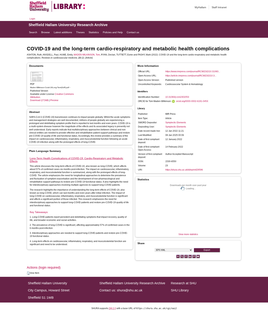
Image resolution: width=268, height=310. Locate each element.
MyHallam (200, 7)
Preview (54, 100)
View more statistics (188, 234)
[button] (28, 273)
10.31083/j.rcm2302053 (177, 97)
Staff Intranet (219, 7)
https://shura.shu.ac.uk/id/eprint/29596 (184, 169)
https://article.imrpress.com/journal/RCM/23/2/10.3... (190, 75)
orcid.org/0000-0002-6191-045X (192, 101)
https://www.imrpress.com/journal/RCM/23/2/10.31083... (192, 71)
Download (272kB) (39, 100)
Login (32, 19)
